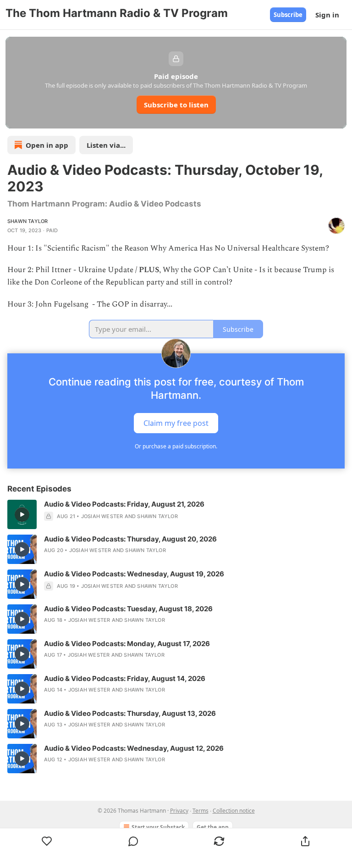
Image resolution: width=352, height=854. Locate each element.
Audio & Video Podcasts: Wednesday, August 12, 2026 (134, 748)
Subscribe (288, 15)
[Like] (47, 841)
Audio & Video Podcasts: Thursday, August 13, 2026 (130, 713)
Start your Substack (158, 827)
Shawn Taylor (27, 221)
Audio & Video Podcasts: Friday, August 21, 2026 (124, 504)
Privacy (179, 811)
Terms (200, 811)
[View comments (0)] (133, 841)
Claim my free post (176, 423)
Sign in (327, 14)
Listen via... (106, 145)
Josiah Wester (102, 516)
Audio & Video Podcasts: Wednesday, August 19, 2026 (134, 573)
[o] (22, 514)
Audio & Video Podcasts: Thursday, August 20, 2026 (130, 539)
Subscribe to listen (176, 104)
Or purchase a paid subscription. (176, 446)
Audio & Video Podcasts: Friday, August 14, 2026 (124, 678)
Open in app (47, 145)
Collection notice (234, 811)
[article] (176, 514)
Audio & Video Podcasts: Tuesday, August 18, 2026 (128, 608)
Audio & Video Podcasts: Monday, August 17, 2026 (127, 643)
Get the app (213, 827)
